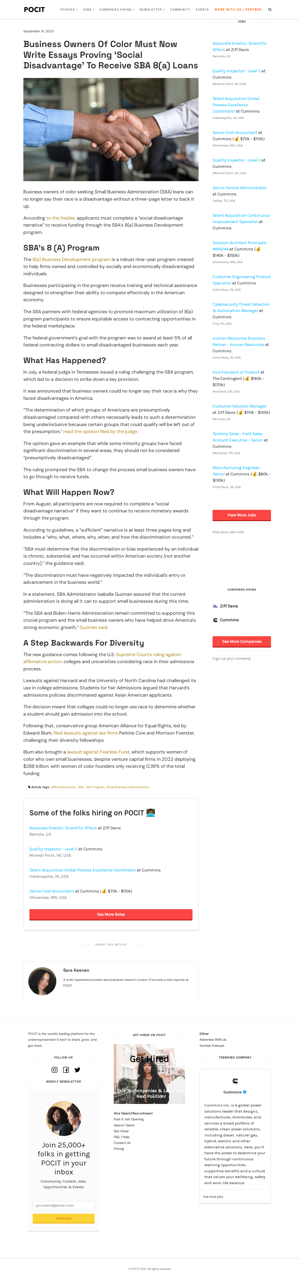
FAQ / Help (122, 1137)
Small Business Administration (128, 787)
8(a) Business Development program (71, 259)
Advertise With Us (212, 1039)
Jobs (87, 9)
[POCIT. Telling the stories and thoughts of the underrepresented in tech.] (34, 9)
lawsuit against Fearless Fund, (98, 752)
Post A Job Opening (129, 1119)
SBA (81, 787)
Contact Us (122, 1143)
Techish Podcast (211, 1046)
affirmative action (64, 787)
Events (202, 9)
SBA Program (95, 787)
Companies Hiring (116, 9)
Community (180, 9)
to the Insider (60, 218)
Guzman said (93, 627)
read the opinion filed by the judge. (100, 431)
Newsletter (151, 9)
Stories (68, 9)
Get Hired (121, 1131)
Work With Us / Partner (238, 9)
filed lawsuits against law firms (85, 733)
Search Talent (124, 1125)
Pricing (119, 1149)
